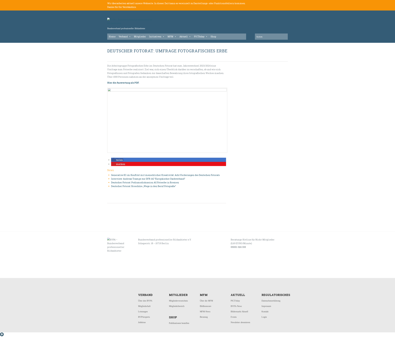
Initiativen (155, 36)
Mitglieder (140, 36)
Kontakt (265, 311)
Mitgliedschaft (144, 306)
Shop (213, 36)
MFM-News (205, 311)
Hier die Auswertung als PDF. (123, 82)
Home (112, 36)
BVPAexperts (144, 317)
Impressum (266, 306)
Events (234, 317)
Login (264, 317)
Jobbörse (142, 322)
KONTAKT (128, 274)
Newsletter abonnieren (240, 322)
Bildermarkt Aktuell (239, 311)
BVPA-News (236, 306)
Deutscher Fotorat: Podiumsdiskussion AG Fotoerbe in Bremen (145, 182)
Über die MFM (206, 301)
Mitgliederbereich (176, 306)
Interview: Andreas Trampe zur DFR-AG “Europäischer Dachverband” (148, 178)
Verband (123, 36)
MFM (170, 36)
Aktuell (183, 36)
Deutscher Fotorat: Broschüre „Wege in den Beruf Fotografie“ (143, 186)
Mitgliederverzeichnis (178, 301)
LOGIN (117, 274)
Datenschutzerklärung (271, 301)
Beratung (204, 317)
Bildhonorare (205, 306)
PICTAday (199, 36)
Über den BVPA (145, 301)
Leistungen (143, 311)
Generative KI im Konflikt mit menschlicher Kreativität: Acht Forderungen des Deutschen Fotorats (165, 175)
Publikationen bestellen (179, 323)
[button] (117, 159)
